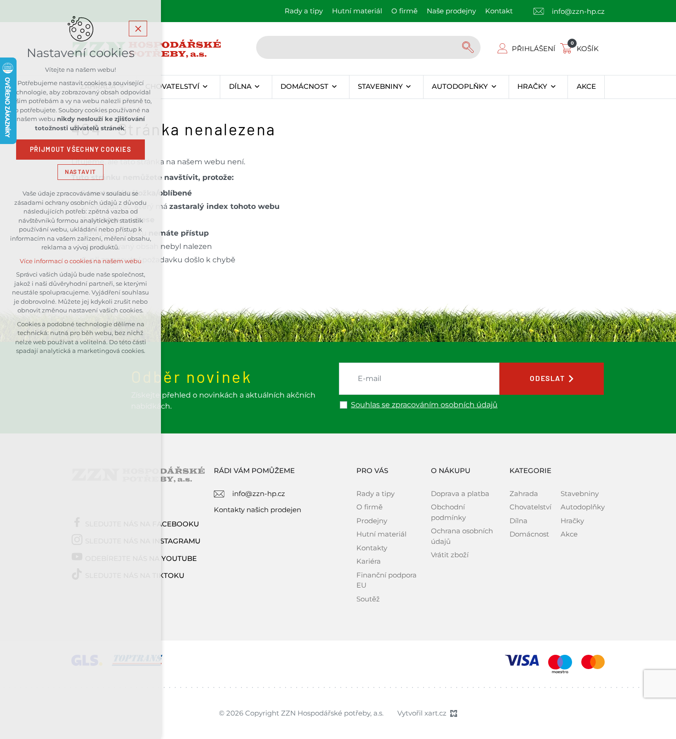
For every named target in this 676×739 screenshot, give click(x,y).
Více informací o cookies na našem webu (81, 261)
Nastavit (80, 171)
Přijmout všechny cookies (81, 149)
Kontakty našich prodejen (257, 510)
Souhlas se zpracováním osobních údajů (424, 405)
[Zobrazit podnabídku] (205, 86)
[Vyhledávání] (368, 47)
